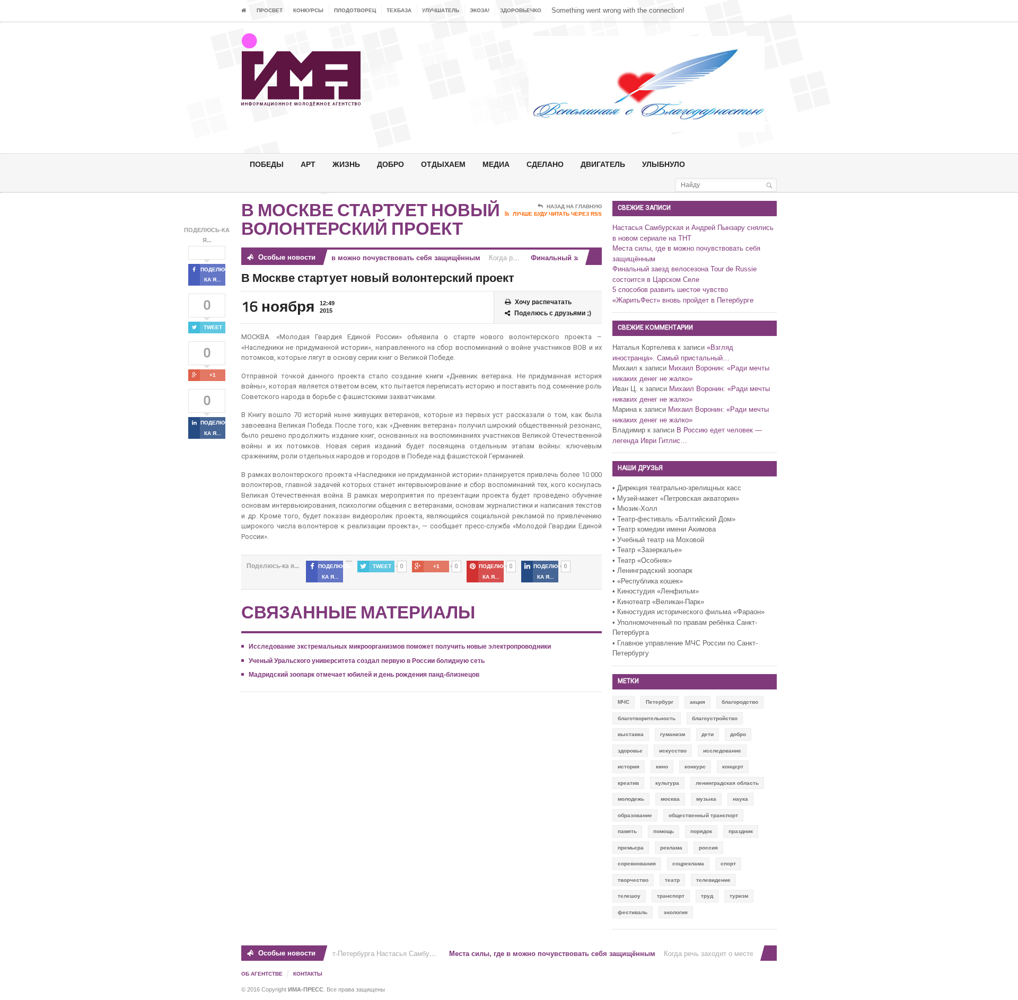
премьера (631, 848)
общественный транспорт (703, 815)
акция (697, 702)
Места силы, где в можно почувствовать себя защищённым (368, 258)
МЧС (623, 702)
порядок (701, 831)
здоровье (630, 751)
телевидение (713, 880)
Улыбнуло (663, 164)
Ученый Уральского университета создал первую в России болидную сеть (367, 661)
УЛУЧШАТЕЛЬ (440, 10)
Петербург (659, 702)
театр (672, 880)
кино (662, 766)
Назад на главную (574, 206)
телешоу (629, 896)
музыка (706, 799)
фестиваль (632, 912)
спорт (728, 863)
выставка (631, 734)
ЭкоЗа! (479, 10)
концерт (732, 766)
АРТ (308, 164)
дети (707, 734)
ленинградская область (727, 783)
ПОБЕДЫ (267, 164)
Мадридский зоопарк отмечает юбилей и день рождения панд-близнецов (364, 674)
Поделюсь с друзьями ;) (552, 313)
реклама (671, 848)
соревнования (637, 863)
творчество (633, 880)
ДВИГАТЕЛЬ (603, 164)
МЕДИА (496, 164)
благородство (740, 702)
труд (707, 896)
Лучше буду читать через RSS (557, 214)
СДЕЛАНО (545, 164)
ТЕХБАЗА (399, 10)
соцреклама (688, 863)
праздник (741, 831)
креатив (628, 783)
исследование (722, 751)
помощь (663, 831)
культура (667, 783)
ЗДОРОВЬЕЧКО (520, 10)
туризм (739, 896)
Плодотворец (355, 10)
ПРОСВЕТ (270, 10)
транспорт (670, 896)
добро (738, 734)
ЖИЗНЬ (346, 164)
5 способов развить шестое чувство (670, 290)
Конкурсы (308, 10)
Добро (390, 164)
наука (740, 799)
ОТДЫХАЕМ (443, 164)
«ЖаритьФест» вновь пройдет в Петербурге (682, 300)
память (627, 831)
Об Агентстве (262, 974)
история (628, 766)
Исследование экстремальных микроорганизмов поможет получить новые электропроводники (400, 646)
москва (670, 799)
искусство (673, 751)
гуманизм (672, 734)
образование (635, 815)
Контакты (307, 974)
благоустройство (715, 718)
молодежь (631, 799)
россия (708, 848)
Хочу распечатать (543, 302)
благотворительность (646, 718)
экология (676, 912)
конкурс (695, 766)
